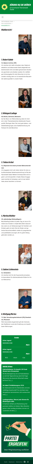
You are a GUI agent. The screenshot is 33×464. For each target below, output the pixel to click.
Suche (5, 462)
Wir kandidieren (6, 23)
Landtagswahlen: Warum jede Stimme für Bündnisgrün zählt (16, 400)
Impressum (12, 462)
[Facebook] (25, 462)
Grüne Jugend (7, 340)
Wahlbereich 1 (5, 25)
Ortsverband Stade (7, 21)
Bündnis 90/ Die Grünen (20, 5)
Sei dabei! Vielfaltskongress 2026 (13, 385)
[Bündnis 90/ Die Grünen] (4, 7)
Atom (15, 358)
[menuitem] (5, 462)
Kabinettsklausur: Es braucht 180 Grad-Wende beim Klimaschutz (15, 370)
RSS (6, 358)
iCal (24, 358)
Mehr (27, 345)
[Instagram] (28, 462)
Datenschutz (19, 462)
